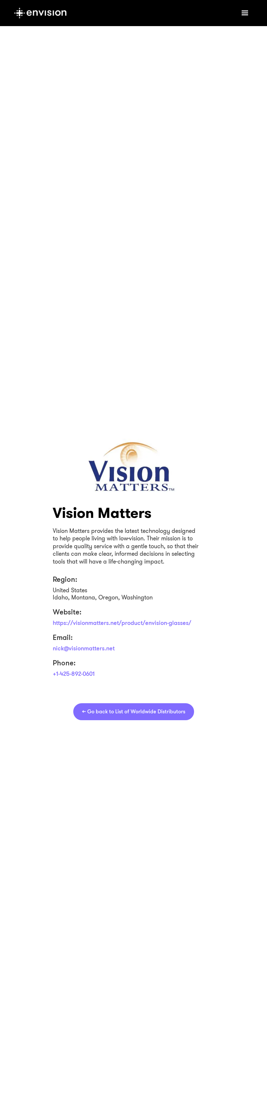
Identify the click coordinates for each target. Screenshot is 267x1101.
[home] (122, 13)
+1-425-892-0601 (74, 673)
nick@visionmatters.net (84, 648)
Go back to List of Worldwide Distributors (133, 711)
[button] (245, 13)
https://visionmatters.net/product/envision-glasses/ (122, 622)
